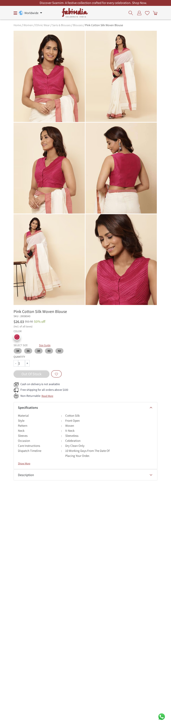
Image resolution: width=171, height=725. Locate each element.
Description (26, 475)
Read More (47, 396)
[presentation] (131, 13)
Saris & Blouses (61, 25)
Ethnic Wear (42, 25)
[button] (17, 337)
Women (28, 25)
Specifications (28, 407)
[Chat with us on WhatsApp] (161, 716)
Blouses (78, 25)
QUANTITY (19, 357)
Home (17, 25)
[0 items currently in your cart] (154, 13)
